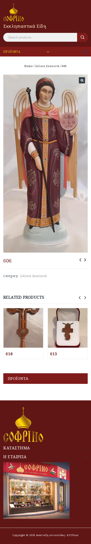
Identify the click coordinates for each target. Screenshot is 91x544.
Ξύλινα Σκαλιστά (47, 66)
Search (82, 37)
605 (85, 262)
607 (80, 262)
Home (28, 66)
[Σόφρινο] (13, 12)
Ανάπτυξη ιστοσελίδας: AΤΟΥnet (57, 535)
